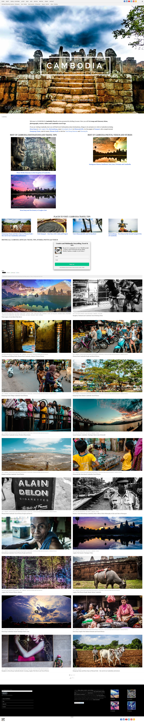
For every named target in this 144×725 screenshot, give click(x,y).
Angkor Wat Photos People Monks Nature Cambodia (87, 592)
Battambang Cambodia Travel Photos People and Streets (17, 553)
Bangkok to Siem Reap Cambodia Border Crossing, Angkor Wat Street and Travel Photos (25, 671)
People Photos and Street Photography (89, 354)
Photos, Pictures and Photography (40, 354)
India (40, 313)
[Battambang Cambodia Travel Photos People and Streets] (36, 533)
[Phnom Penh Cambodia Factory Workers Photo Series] (36, 415)
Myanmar (60, 313)
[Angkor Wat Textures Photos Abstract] (36, 572)
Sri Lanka (28, 315)
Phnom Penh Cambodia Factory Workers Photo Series (16, 435)
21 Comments (113, 710)
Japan (48, 313)
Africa (75, 692)
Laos (52, 313)
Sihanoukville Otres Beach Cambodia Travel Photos (87, 474)
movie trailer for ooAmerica (79, 694)
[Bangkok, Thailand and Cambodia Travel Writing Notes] (107, 295)
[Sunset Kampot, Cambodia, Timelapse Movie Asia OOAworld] (107, 415)
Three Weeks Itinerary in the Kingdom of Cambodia (33, 173)
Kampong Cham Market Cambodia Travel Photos (86, 395)
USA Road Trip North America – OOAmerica (10, 4)
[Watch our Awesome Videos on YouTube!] (129, 1)
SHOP (27, 1)
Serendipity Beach (67, 129)
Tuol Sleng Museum (71, 131)
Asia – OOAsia (24, 4)
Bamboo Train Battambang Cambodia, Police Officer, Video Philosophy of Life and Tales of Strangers (100, 513)
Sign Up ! (4, 693)
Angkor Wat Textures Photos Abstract (12, 592)
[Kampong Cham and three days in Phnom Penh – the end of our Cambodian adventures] (107, 651)
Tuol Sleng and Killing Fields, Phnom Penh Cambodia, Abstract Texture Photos (23, 356)
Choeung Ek (83, 131)
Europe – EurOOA (45, 4)
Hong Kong (36, 313)
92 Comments (129, 710)
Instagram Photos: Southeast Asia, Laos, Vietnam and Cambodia (110, 164)
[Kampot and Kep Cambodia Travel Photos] (36, 454)
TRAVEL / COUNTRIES (15, 1)
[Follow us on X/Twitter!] (131, 1)
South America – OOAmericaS (34, 4)
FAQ (3, 701)
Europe (103, 691)
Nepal (64, 313)
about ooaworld (96, 699)
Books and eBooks (88, 313)
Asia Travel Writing (79, 313)
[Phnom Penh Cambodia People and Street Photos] (107, 336)
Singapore (17, 315)
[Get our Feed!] (136, 1)
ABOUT (7, 1)
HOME (3, 1)
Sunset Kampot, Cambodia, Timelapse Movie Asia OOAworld (89, 435)
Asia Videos (16, 313)
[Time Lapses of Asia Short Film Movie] (36, 295)
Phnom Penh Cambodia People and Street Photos (86, 356)
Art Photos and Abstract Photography (10, 354)
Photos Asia (29, 354)
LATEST (22, 1)
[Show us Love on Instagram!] (127, 1)
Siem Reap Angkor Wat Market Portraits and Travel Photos (88, 631)
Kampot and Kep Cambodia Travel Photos (13, 474)
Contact (4, 706)
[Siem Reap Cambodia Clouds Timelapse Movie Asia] (36, 611)
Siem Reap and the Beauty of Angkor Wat (33, 210)
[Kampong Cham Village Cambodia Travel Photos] (36, 375)
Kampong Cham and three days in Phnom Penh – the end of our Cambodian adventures (18, 234)
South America (98, 691)
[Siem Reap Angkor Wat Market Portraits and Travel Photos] (107, 611)
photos (82, 690)
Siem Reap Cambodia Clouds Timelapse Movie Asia (15, 631)
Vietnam (41, 315)
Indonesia (44, 313)
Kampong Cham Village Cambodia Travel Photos (15, 395)
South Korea (22, 315)
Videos (36, 315)
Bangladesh (22, 313)
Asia (3, 313)
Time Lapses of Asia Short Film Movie (12, 317)
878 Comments (129, 699)
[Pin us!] (133, 1)
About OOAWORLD (6, 698)
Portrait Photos (124, 354)
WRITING (41, 1)
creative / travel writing (88, 690)
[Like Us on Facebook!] (124, 1)
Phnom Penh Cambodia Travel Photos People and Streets (17, 513)
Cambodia (28, 313)
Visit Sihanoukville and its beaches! (84, 234)
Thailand (33, 315)
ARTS (31, 1)
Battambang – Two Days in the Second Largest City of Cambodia (125, 234)
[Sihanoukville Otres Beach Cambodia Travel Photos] (107, 454)
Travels (79, 668)
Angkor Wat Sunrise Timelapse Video (83, 553)
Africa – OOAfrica (54, 4)
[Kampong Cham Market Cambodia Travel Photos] (107, 375)
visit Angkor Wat (43, 129)
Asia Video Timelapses (9, 313)
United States (90, 692)
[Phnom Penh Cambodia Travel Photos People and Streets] (36, 493)
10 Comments (113, 699)
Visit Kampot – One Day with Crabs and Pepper (52, 234)
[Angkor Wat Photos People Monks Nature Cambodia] (107, 572)
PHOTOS (36, 1)
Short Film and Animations (8, 315)
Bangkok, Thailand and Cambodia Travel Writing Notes (88, 315)
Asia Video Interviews (80, 511)
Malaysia (55, 313)
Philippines (68, 313)
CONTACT (52, 1)
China (32, 313)
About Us (4, 704)
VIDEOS (46, 1)
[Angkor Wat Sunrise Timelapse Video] (107, 533)
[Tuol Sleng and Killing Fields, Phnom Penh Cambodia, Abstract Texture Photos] (36, 336)
